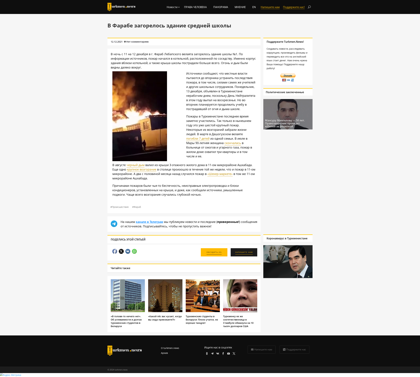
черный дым (135, 165)
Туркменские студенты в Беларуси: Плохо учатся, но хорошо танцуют (202, 319)
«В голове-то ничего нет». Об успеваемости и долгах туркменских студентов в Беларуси (126, 321)
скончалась (232, 143)
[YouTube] (228, 353)
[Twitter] (233, 353)
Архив (164, 352)
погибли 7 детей (198, 138)
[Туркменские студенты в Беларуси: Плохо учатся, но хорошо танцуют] (203, 311)
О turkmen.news (170, 348)
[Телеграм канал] (212, 353)
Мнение (240, 7)
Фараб (137, 206)
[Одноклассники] (206, 353)
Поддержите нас (296, 349)
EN (254, 7)
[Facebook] (222, 353)
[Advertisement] (288, 182)
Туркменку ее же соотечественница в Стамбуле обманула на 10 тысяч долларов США (238, 321)
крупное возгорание (141, 169)
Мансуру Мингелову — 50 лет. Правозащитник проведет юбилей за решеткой (285, 123)
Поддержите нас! (294, 7)
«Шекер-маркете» (220, 174)
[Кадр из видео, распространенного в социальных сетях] (139, 160)
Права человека (195, 7)
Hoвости (172, 7)
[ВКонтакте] (217, 353)
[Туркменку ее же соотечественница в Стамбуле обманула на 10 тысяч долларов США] (240, 311)
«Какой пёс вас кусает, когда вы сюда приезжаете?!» (165, 318)
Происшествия (120, 206)
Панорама (220, 7)
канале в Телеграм (149, 222)
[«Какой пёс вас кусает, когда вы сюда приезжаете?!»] (165, 311)
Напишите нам (263, 349)
